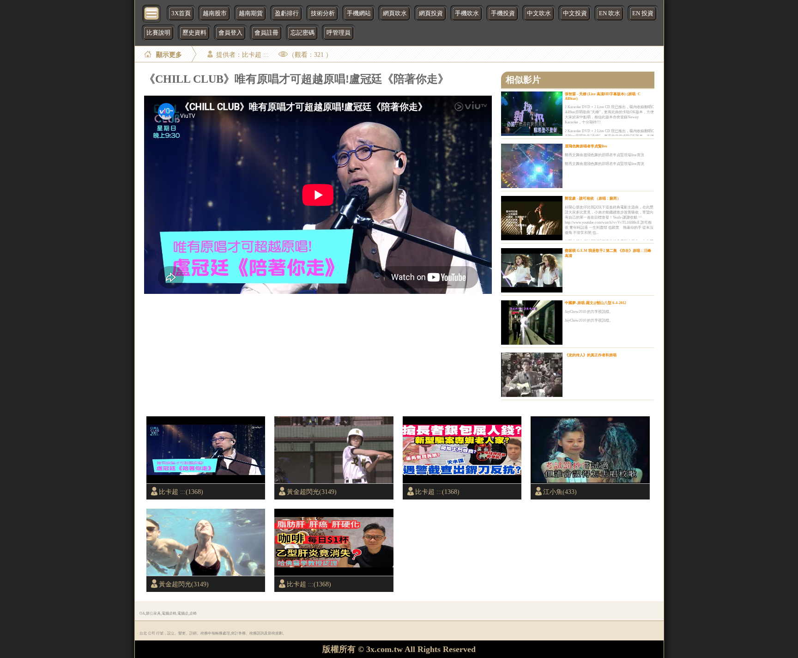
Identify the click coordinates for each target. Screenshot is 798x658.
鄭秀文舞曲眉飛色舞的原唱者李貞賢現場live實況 (604, 155)
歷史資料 (194, 33)
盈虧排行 (287, 13)
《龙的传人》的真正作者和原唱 (591, 355)
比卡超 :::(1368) (181, 491)
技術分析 (323, 13)
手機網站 (359, 13)
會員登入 (230, 33)
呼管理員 (338, 33)
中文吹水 (539, 13)
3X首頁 (181, 13)
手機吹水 (467, 13)
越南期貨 (251, 13)
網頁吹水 (395, 13)
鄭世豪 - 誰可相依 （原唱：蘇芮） (593, 198)
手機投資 (503, 13)
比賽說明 (158, 33)
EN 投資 (642, 13)
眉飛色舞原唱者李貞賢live (586, 146)
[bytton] (152, 13)
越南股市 (215, 13)
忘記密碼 (302, 33)
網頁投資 (431, 13)
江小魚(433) (560, 491)
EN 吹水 (609, 13)
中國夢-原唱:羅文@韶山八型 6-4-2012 (595, 303)
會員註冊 (266, 33)
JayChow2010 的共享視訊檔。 (589, 312)
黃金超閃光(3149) (312, 491)
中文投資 (575, 13)
